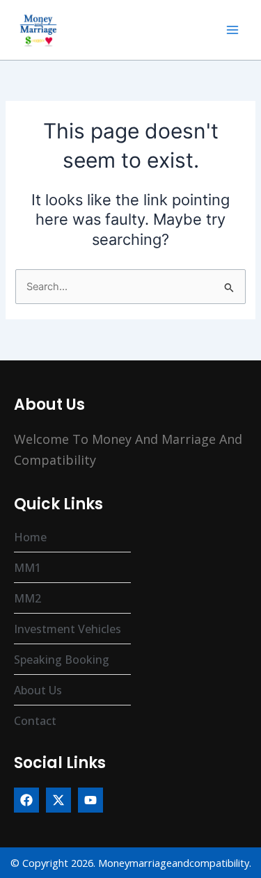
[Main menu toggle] (232, 30)
